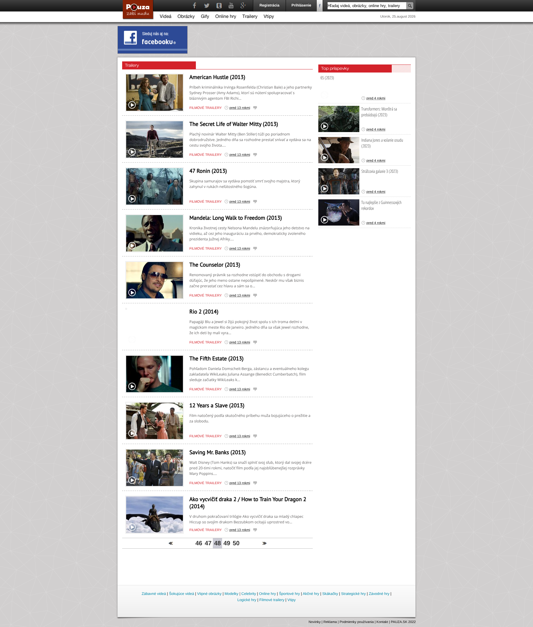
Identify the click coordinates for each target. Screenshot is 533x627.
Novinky (314, 622)
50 (236, 543)
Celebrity (249, 594)
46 (198, 543)
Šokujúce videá (181, 594)
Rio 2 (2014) (203, 311)
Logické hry (246, 600)
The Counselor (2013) (214, 264)
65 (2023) (327, 78)
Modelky (231, 594)
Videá (165, 17)
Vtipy (269, 17)
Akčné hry (311, 594)
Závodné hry (379, 594)
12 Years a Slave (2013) (216, 405)
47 (208, 543)
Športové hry (289, 594)
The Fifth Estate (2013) (216, 358)
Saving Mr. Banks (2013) (217, 452)
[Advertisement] (267, 567)
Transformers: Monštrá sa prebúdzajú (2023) (379, 112)
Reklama (330, 622)
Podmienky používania (357, 622)
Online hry (225, 17)
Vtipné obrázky (209, 594)
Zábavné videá (154, 594)
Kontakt (382, 622)
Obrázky (186, 17)
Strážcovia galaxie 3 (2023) (380, 171)
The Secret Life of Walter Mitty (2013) (233, 123)
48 (217, 543)
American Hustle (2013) (217, 77)
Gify (205, 17)
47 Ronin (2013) (208, 170)
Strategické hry (353, 594)
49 (226, 543)
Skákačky (330, 594)
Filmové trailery (205, 108)
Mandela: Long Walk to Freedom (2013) (235, 217)
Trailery (250, 17)
